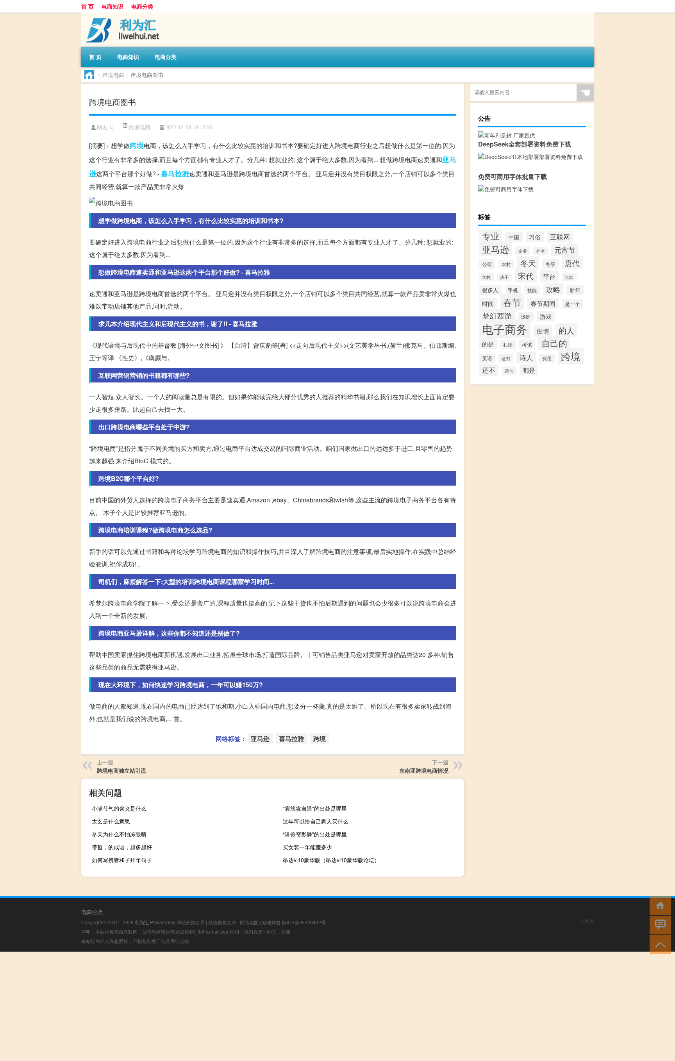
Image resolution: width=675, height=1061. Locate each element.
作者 (540, 251)
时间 (488, 303)
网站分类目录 (191, 922)
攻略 (553, 289)
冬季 (550, 264)
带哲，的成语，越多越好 (122, 847)
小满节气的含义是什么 (119, 808)
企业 (522, 251)
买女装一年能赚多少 (307, 847)
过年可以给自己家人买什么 (315, 821)
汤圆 (525, 316)
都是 (529, 370)
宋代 (526, 275)
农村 (506, 264)
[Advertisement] (234, 1006)
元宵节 (564, 250)
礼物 (507, 344)
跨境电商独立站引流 (121, 770)
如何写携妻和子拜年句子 (122, 860)
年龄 (569, 277)
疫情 (543, 331)
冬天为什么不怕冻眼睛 (119, 834)
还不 (488, 370)
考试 (527, 344)
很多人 (490, 290)
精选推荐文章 (222, 922)
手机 (513, 290)
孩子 (504, 277)
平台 (549, 276)
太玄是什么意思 (111, 821)
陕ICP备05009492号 (304, 922)
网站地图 (249, 922)
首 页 (87, 6)
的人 (566, 330)
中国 (514, 237)
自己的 (554, 343)
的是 (488, 343)
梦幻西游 (497, 315)
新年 (575, 290)
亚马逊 (260, 738)
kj (111, 127)
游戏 (546, 316)
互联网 (560, 236)
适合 (509, 371)
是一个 (572, 303)
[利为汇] (122, 15)
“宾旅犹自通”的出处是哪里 (315, 808)
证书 (506, 358)
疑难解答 (271, 922)
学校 (486, 277)
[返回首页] (658, 905)
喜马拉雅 (175, 173)
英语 (487, 358)
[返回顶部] (658, 944)
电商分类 (142, 6)
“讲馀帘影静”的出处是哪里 (315, 834)
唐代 (572, 262)
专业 (490, 235)
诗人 (526, 357)
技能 (532, 290)
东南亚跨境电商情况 (423, 770)
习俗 (535, 236)
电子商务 (504, 328)
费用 (547, 358)
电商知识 (112, 6)
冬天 (528, 262)
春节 (512, 302)
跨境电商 (113, 75)
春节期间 (542, 303)
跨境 (137, 145)
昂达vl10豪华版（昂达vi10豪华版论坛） (331, 860)
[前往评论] (658, 924)
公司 (487, 264)
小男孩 (587, 921)
